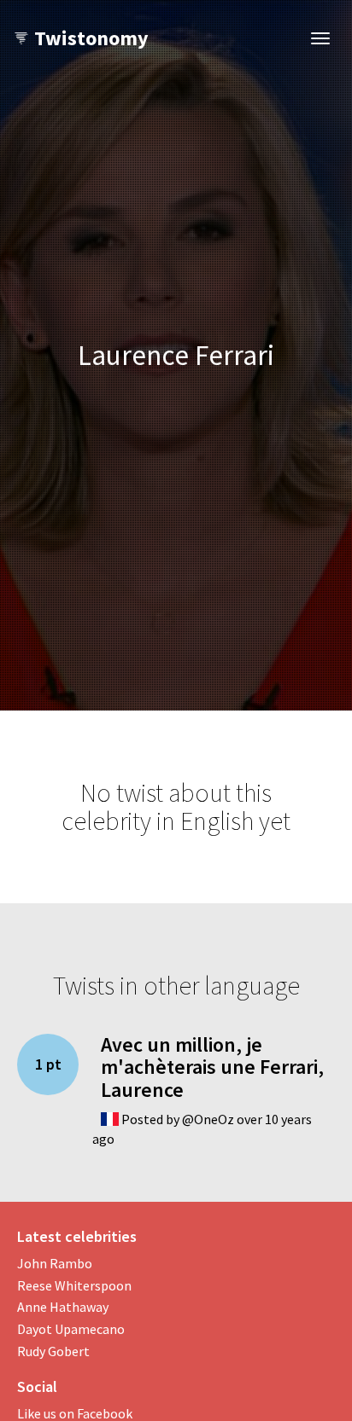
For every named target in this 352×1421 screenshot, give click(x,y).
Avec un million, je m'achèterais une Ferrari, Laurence (212, 1067)
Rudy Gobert (53, 1351)
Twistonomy (91, 38)
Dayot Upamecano (71, 1328)
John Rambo (54, 1263)
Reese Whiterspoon (74, 1285)
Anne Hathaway (63, 1306)
